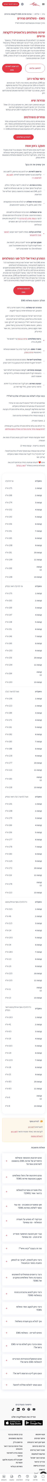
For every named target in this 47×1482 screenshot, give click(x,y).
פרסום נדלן (17, 1442)
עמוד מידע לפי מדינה (27, 218)
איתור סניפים (39, 1438)
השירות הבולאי (16, 1466)
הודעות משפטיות (15, 1438)
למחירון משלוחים (23, 137)
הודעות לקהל (39, 1473)
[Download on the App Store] (13, 1423)
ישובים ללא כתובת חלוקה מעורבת (12, 1461)
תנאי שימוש (40, 1434)
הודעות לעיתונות (38, 1454)
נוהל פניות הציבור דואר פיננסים (13, 1447)
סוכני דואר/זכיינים (37, 1450)
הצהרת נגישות (39, 1465)
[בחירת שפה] (22, 4)
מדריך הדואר (39, 1461)
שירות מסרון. (28, 352)
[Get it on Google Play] (34, 1423)
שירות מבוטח (23, 338)
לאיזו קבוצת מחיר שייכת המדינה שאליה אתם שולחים (25, 429)
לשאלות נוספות (37, 1136)
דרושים (42, 1469)
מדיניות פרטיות (38, 1446)
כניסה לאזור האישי (11, 4)
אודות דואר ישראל (37, 1457)
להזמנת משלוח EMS (23, 290)
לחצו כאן (31, 1127)
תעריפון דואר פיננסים (36, 1442)
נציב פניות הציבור (15, 1434)
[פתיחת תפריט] (43, 4)
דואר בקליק (21, 465)
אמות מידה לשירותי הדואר (14, 1454)
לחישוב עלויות (35, 68)
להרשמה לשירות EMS (12, 68)
